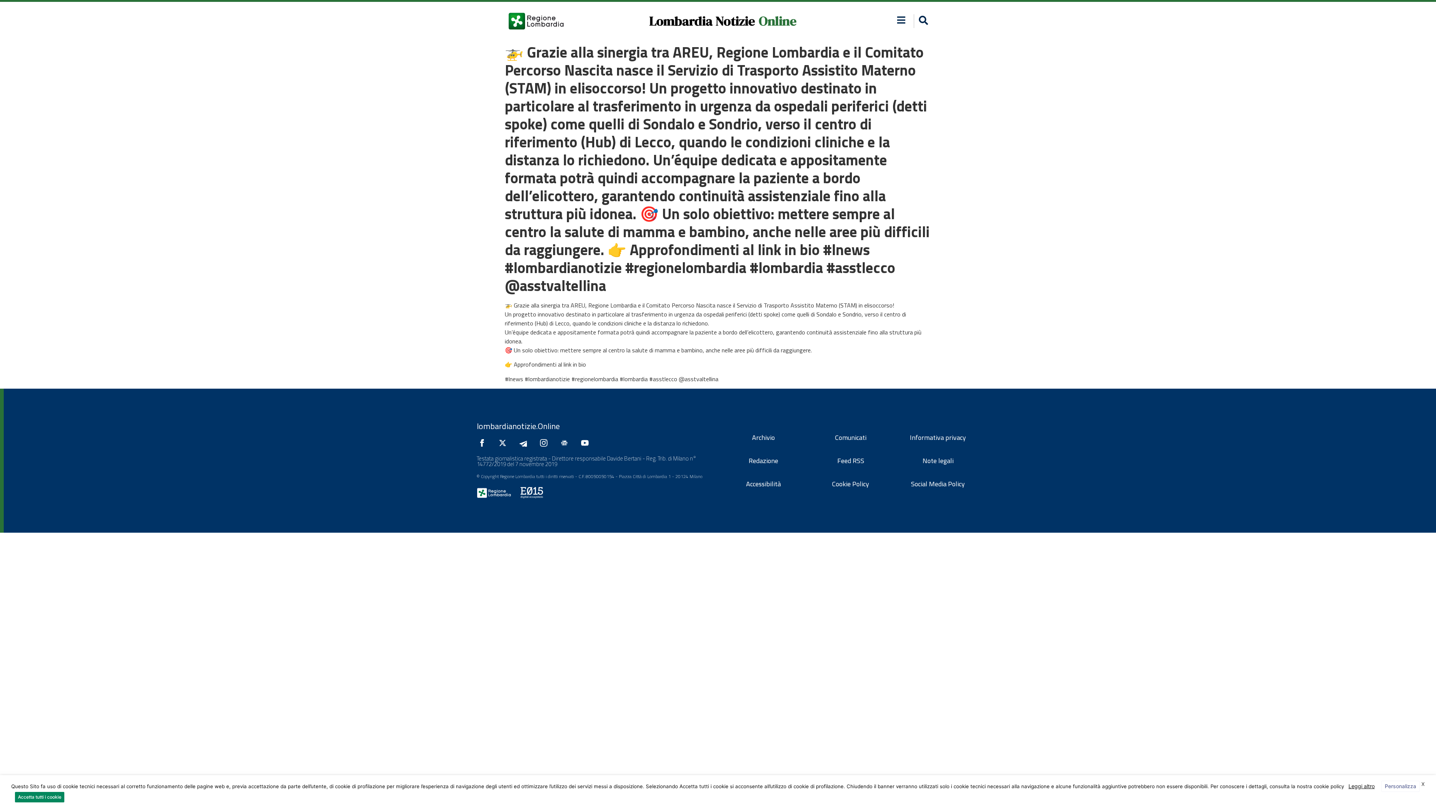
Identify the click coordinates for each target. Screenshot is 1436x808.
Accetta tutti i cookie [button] (39, 797)
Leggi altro (1361, 786)
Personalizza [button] (1400, 786)
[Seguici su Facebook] (484, 443)
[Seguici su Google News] (566, 443)
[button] (901, 20)
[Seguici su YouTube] (586, 443)
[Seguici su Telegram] (525, 443)
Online (778, 21)
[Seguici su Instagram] (545, 443)
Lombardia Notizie (702, 21)
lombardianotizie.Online (518, 426)
